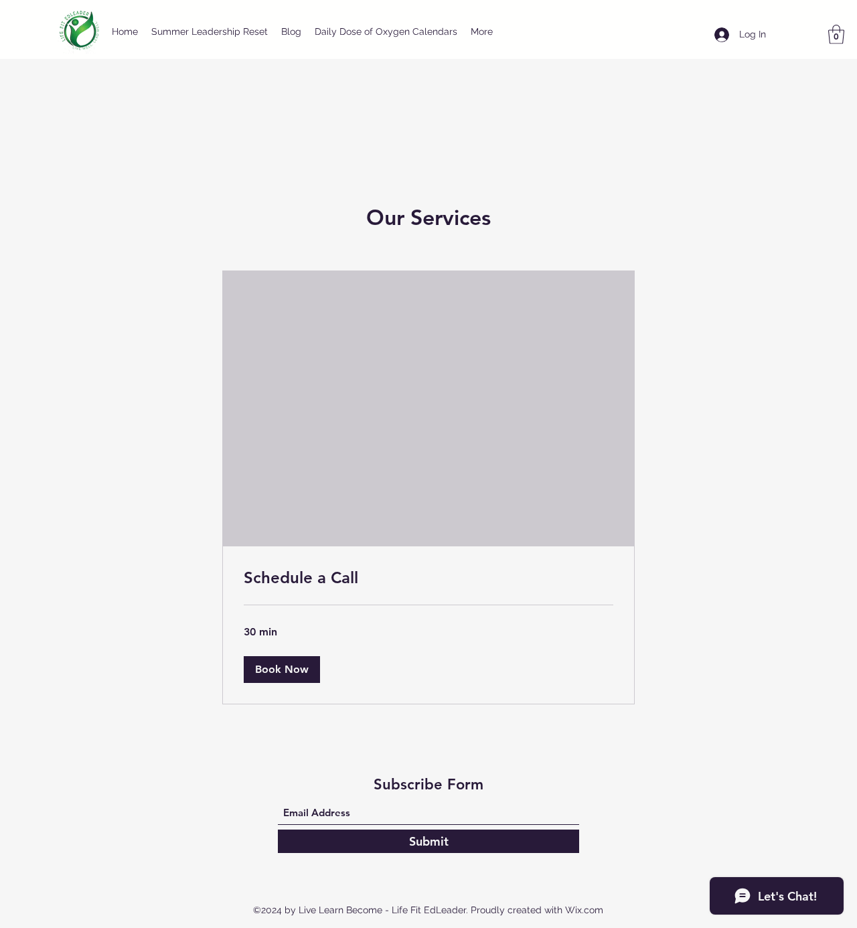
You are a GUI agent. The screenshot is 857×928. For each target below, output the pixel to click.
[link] (428, 578)
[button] (836, 34)
